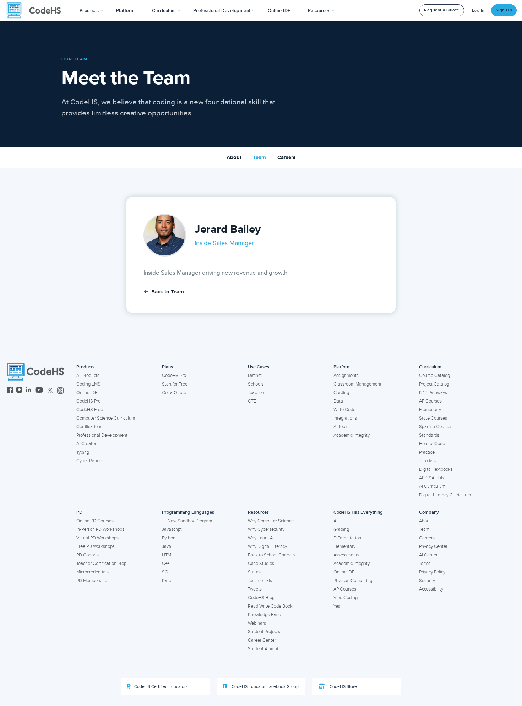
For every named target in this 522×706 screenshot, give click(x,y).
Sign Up (504, 10)
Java (166, 546)
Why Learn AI (261, 538)
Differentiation (347, 538)
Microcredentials (92, 572)
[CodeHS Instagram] (19, 391)
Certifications (89, 427)
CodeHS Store (342, 686)
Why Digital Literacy (267, 546)
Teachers (256, 392)
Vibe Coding (345, 597)
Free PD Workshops (95, 546)
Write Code (344, 410)
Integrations (345, 418)
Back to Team (163, 292)
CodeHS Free (89, 410)
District (255, 375)
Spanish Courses (435, 427)
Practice (427, 452)
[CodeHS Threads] (60, 391)
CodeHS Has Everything (358, 512)
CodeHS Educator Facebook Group (264, 686)
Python (168, 538)
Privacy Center (433, 546)
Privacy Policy (432, 572)
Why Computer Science (271, 521)
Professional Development (101, 435)
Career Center (262, 640)
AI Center (428, 555)
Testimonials (260, 580)
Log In (478, 10)
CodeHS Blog (261, 597)
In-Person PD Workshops (100, 529)
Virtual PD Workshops (97, 538)
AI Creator (86, 444)
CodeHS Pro (88, 401)
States (254, 572)
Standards (429, 435)
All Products (87, 375)
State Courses (433, 418)
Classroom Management (357, 384)
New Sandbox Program (190, 521)
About (234, 157)
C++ (165, 563)
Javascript (172, 529)
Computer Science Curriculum (105, 418)
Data (338, 401)
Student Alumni (263, 649)
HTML (168, 555)
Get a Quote (174, 392)
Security (427, 580)
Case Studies (261, 563)
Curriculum (430, 367)
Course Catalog (434, 375)
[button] (91, 10)
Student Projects (264, 632)
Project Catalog (434, 384)
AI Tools (340, 427)
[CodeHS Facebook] (10, 391)
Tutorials (427, 461)
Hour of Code (432, 444)
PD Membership (91, 580)
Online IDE (86, 392)
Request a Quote (442, 10)
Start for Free (174, 384)
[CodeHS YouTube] (39, 391)
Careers (286, 157)
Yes (336, 606)
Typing (82, 452)
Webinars (257, 623)
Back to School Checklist (272, 555)
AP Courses (430, 401)
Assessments (346, 555)
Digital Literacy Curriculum (445, 495)
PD (79, 512)
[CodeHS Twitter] (50, 391)
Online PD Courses (95, 521)
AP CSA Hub (431, 478)
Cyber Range (89, 461)
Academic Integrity (351, 435)
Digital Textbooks (436, 469)
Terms (424, 563)
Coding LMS (88, 384)
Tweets (255, 589)
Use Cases (258, 367)
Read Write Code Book (270, 606)
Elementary (430, 410)
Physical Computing (352, 580)
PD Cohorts (87, 555)
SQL (166, 572)
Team (259, 157)
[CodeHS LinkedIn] (29, 391)
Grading (341, 392)
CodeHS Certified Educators (161, 686)
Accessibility (431, 589)
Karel (167, 580)
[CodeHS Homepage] (36, 10)
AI (335, 521)
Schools (255, 384)
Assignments (346, 375)
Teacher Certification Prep (101, 563)
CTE (252, 401)
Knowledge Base (264, 615)
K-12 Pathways (433, 392)
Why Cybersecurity (266, 529)
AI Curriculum (432, 486)
